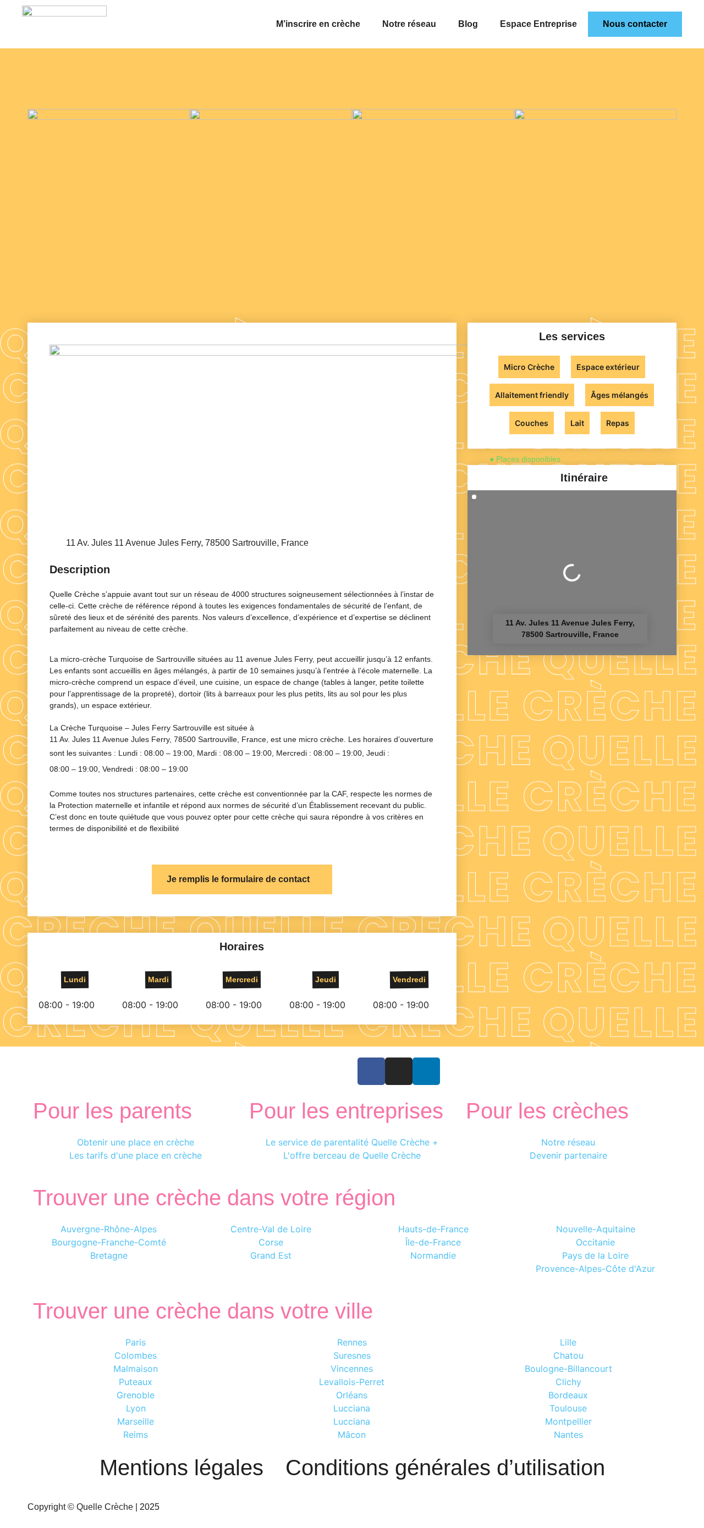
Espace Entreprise (538, 24)
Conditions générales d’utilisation (445, 1467)
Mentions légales (181, 1467)
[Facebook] (371, 1071)
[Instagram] (399, 1071)
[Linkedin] (426, 1071)
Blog (468, 24)
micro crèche (321, 739)
